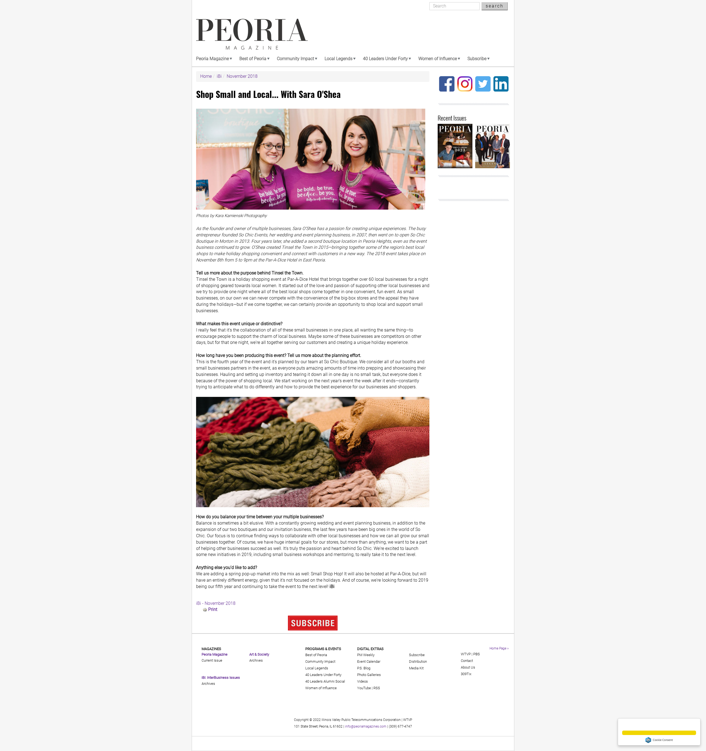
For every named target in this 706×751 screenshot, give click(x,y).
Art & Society (259, 654)
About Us (468, 667)
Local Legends (338, 58)
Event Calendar (368, 661)
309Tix (466, 674)
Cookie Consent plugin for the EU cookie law (659, 740)
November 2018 (242, 76)
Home (206, 76)
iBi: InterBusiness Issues (221, 677)
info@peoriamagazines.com (365, 726)
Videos (362, 681)
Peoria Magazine (212, 58)
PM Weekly (366, 655)
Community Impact (295, 58)
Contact (467, 661)
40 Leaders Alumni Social (325, 681)
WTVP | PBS (470, 654)
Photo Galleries (369, 675)
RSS (376, 688)
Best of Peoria (252, 58)
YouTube (364, 688)
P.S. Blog (363, 668)
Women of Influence (437, 58)
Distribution (418, 661)
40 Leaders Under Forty (385, 58)
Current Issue (212, 660)
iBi (219, 76)
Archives (208, 683)
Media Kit (416, 668)
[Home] (252, 34)
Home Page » (499, 648)
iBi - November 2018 (216, 603)
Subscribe (476, 58)
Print (212, 609)
